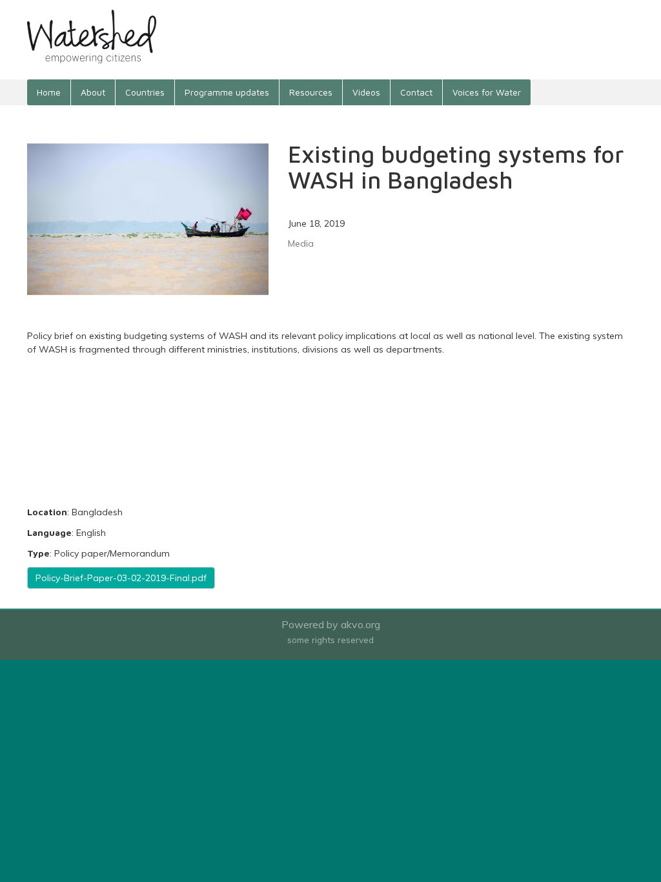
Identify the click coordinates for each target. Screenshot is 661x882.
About (93, 92)
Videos (366, 92)
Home (49, 92)
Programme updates (227, 92)
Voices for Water (487, 92)
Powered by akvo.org (330, 624)
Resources (310, 92)
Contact (416, 92)
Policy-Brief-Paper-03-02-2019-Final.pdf (121, 578)
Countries (145, 92)
